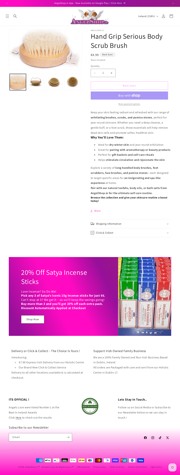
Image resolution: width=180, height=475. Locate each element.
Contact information (137, 467)
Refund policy (83, 467)
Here (18, 417)
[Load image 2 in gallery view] (36, 82)
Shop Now (32, 319)
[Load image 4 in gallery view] (72, 82)
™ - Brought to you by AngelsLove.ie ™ (56, 467)
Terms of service (117, 467)
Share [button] (97, 210)
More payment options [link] (129, 104)
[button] (7, 16)
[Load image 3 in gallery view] (54, 82)
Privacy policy (99, 467)
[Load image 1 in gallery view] (18, 82)
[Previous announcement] (7, 3)
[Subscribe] (68, 437)
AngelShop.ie (31, 467)
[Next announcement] (173, 3)
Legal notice (156, 467)
